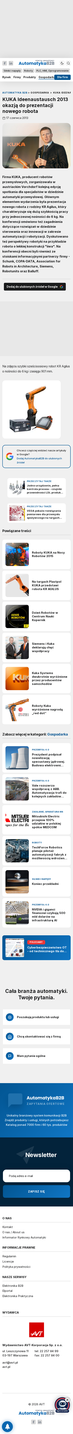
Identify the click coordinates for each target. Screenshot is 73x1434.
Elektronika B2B (12, 1286)
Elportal (7, 1291)
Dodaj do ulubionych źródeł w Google (32, 286)
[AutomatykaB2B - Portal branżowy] (36, 1413)
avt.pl (6, 1367)
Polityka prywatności (16, 1267)
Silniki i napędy (12, 70)
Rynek (6, 77)
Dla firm (62, 77)
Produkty (29, 77)
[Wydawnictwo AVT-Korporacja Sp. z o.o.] (36, 1329)
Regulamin (9, 1256)
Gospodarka (47, 77)
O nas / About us (13, 1232)
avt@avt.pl (10, 1362)
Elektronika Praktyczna (17, 1296)
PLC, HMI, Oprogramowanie (52, 70)
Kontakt (7, 1227)
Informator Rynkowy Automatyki (24, 1237)
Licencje (8, 1261)
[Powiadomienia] (7, 1426)
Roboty (28, 70)
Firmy (17, 77)
